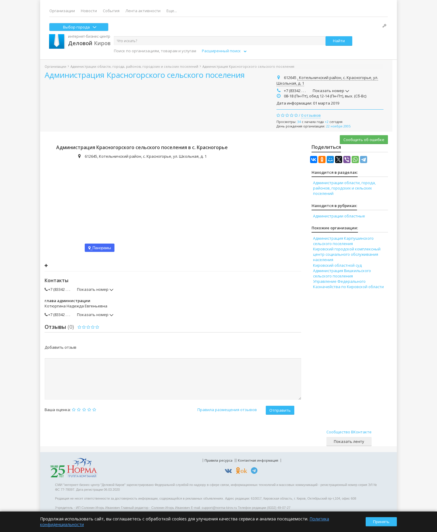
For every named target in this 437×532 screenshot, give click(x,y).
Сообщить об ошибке (363, 139)
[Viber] (346, 159)
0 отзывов (311, 115)
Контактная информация (258, 460)
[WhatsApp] (355, 159)
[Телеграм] (255, 471)
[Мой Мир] (330, 159)
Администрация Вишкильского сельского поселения (342, 273)
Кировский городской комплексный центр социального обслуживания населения (347, 254)
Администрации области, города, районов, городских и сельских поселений (134, 66)
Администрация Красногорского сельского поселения (145, 75)
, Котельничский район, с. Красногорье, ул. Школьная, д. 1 (327, 80)
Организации (62, 10)
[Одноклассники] (322, 159)
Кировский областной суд (337, 265)
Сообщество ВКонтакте (349, 432)
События (111, 10)
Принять (381, 521)
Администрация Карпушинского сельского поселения (343, 241)
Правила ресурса (218, 460)
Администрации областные (339, 216)
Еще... (171, 10)
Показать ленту (349, 441)
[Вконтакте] (230, 471)
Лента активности (143, 10)
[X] (338, 159)
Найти (339, 40)
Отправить (280, 410)
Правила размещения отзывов (227, 409)
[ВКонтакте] (313, 159)
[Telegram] (363, 159)
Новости (89, 10)
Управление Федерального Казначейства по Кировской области (348, 284)
